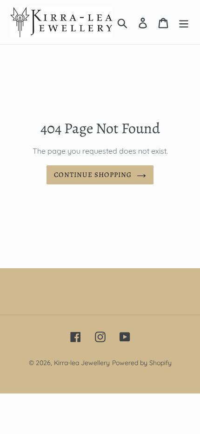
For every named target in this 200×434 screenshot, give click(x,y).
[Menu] (183, 22)
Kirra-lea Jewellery (82, 363)
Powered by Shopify (142, 363)
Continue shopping (93, 174)
